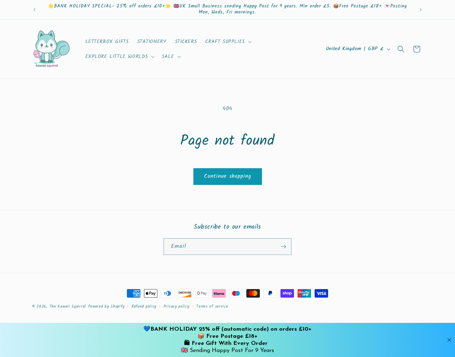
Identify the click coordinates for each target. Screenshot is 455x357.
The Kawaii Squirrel (67, 306)
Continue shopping (227, 176)
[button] (227, 41)
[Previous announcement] (34, 9)
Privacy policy (176, 306)
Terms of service (212, 306)
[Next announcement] (420, 9)
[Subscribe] (283, 246)
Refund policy (144, 306)
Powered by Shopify (106, 306)
